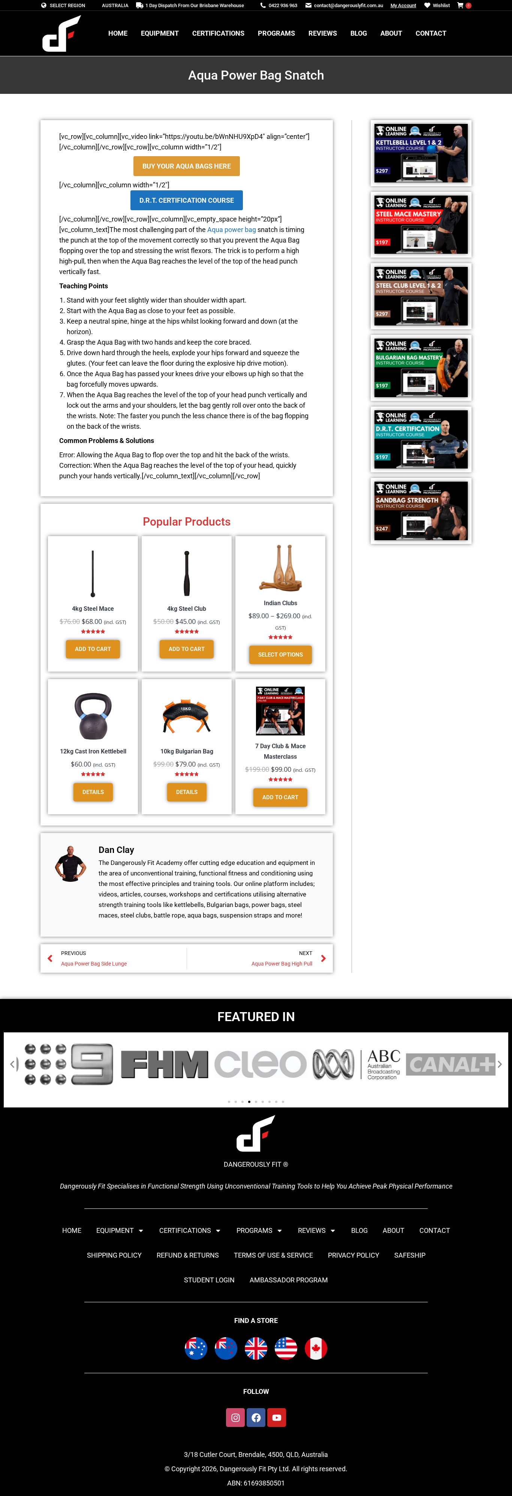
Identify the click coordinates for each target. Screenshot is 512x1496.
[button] (12, 1064)
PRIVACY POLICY (353, 1255)
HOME (71, 1230)
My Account (403, 5)
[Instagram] (235, 1417)
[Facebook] (256, 1417)
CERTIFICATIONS (185, 1230)
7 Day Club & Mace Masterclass (280, 751)
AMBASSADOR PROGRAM (289, 1280)
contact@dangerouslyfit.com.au (348, 5)
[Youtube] (276, 1417)
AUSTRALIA (115, 5)
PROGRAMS (254, 1230)
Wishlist (441, 5)
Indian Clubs (280, 603)
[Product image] (93, 573)
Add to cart (93, 649)
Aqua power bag (231, 230)
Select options (280, 654)
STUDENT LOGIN (209, 1280)
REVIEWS (312, 1230)
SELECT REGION (67, 5)
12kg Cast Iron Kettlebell (93, 751)
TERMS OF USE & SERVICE (273, 1255)
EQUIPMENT (115, 1230)
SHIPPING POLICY (114, 1255)
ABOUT (393, 1230)
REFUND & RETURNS (188, 1255)
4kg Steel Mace (93, 608)
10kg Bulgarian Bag (186, 751)
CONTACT (434, 1230)
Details (93, 792)
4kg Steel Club (186, 608)
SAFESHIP (409, 1255)
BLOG (359, 1230)
